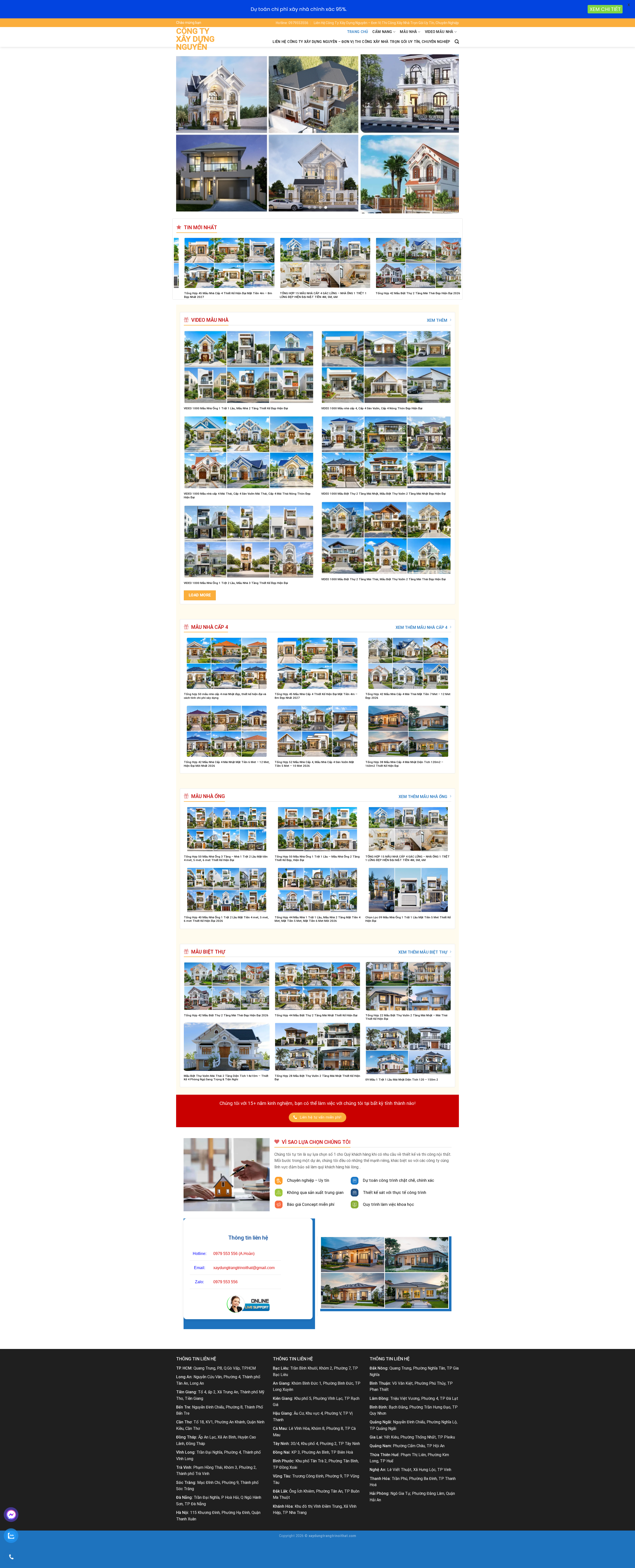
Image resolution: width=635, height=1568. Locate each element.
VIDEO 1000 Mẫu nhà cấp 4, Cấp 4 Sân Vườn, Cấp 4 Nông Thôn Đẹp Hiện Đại (371, 408)
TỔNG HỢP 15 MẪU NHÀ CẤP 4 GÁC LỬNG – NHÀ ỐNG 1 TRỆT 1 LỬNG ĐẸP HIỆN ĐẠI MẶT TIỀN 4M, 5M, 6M (407, 858)
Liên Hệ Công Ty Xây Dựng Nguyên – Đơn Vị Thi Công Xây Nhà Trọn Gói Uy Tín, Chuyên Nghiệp (386, 23)
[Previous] (188, 134)
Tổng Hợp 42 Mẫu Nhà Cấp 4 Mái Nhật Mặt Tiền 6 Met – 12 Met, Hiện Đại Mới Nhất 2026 (227, 764)
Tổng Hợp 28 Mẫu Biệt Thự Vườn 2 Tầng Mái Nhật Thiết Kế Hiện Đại (317, 1077)
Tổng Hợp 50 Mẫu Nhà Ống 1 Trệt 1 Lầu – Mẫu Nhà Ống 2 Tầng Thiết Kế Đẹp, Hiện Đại (317, 858)
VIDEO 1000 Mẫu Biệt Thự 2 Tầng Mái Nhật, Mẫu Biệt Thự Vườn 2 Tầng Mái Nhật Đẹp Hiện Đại (383, 493)
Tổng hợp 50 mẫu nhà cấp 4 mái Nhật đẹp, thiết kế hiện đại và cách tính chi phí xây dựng (225, 696)
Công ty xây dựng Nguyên (195, 39)
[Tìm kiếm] (457, 42)
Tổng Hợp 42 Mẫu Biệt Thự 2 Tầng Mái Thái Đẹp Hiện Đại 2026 (226, 1015)
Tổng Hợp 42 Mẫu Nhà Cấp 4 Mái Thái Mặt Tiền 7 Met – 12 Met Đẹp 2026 (407, 696)
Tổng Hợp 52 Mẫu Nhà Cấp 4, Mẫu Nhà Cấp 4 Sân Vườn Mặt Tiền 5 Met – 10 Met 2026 (314, 764)
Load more (200, 595)
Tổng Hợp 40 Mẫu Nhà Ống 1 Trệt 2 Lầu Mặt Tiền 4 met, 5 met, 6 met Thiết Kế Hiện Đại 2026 (265, 295)
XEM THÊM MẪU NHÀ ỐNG (423, 796)
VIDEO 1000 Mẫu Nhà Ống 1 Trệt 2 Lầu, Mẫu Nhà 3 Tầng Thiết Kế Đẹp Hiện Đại (236, 583)
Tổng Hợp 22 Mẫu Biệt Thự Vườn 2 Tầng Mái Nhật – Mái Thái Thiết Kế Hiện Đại (406, 1017)
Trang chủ (357, 32)
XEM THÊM (437, 320)
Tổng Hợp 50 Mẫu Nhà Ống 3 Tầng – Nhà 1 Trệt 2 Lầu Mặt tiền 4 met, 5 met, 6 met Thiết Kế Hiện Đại (226, 858)
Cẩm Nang (382, 32)
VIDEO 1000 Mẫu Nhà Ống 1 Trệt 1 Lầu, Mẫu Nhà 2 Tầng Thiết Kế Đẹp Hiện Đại (236, 408)
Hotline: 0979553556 (292, 23)
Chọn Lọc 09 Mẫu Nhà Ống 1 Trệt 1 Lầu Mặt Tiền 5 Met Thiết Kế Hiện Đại (408, 919)
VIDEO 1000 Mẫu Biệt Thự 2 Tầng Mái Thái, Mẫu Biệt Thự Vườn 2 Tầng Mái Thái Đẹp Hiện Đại (383, 579)
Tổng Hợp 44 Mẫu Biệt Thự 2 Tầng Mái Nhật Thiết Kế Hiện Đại (316, 1015)
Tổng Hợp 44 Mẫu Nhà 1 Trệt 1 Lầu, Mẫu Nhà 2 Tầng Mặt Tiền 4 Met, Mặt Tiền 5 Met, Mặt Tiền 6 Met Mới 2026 (360, 295)
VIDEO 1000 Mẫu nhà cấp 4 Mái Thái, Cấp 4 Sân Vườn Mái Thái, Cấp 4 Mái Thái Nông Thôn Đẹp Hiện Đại (247, 495)
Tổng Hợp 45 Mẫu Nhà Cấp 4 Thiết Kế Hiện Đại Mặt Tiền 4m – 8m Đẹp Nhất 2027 (316, 696)
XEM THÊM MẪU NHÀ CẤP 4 (421, 627)
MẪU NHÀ (408, 32)
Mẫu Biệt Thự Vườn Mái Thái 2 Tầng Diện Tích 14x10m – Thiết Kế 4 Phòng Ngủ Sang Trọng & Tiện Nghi (226, 1077)
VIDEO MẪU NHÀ (439, 32)
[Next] (447, 134)
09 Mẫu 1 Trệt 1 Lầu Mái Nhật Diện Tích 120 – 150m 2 (401, 1079)
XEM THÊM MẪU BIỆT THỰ (422, 952)
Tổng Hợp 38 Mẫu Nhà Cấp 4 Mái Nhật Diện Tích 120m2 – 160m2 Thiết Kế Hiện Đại (404, 764)
